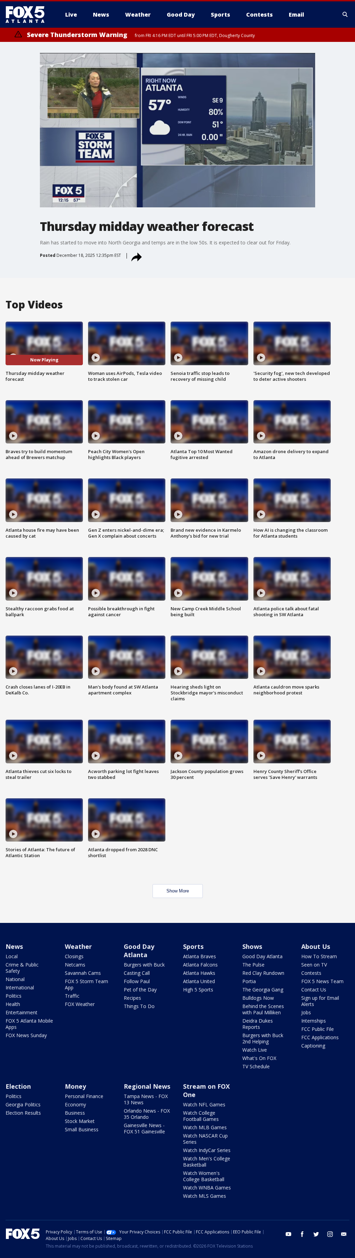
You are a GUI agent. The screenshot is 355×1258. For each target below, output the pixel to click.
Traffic (72, 995)
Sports (193, 946)
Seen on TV (314, 964)
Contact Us (313, 989)
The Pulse (253, 964)
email (343, 1234)
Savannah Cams (83, 973)
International (20, 987)
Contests (311, 973)
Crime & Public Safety (22, 967)
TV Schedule (256, 1066)
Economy (75, 1104)
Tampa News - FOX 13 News (146, 1099)
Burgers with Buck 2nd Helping (262, 1038)
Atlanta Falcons (200, 964)
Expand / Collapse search (345, 14)
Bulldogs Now (258, 998)
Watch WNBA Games (207, 1187)
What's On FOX (259, 1058)
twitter (316, 1234)
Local (12, 956)
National (15, 979)
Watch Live (254, 1049)
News (14, 946)
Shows (252, 946)
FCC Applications (320, 1037)
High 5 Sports (198, 989)
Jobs (306, 1012)
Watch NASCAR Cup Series (205, 1138)
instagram (330, 1234)
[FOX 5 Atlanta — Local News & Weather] (28, 14)
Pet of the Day (140, 989)
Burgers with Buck (144, 964)
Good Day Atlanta (139, 950)
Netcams (75, 964)
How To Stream (319, 956)
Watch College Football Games (201, 1115)
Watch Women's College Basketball (203, 1176)
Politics (13, 995)
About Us (315, 946)
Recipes (132, 998)
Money (75, 1086)
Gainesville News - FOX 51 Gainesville (144, 1128)
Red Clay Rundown (263, 973)
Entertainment (21, 1012)
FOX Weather (80, 1004)
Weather (78, 946)
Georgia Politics (23, 1104)
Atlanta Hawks (199, 973)
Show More (177, 890)
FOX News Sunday (26, 1035)
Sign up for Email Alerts (320, 1001)
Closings (74, 956)
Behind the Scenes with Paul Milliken (263, 1009)
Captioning (313, 1045)
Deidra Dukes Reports (257, 1023)
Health (13, 1004)
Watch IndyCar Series (207, 1150)
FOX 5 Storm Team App (86, 984)
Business (75, 1112)
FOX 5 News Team (322, 981)
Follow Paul (137, 981)
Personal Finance (84, 1096)
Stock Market (80, 1121)
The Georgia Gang (262, 989)
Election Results (23, 1112)
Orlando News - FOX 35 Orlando (147, 1113)
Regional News (147, 1086)
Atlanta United (199, 981)
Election (18, 1086)
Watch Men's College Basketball (206, 1161)
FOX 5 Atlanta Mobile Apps (29, 1023)
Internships (313, 1020)
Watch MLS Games (204, 1196)
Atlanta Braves (199, 956)
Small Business (81, 1129)
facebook (302, 1234)
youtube (288, 1234)
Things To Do (139, 1006)
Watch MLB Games (205, 1127)
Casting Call (137, 973)
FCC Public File (317, 1029)
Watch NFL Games (204, 1104)
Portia (249, 981)
